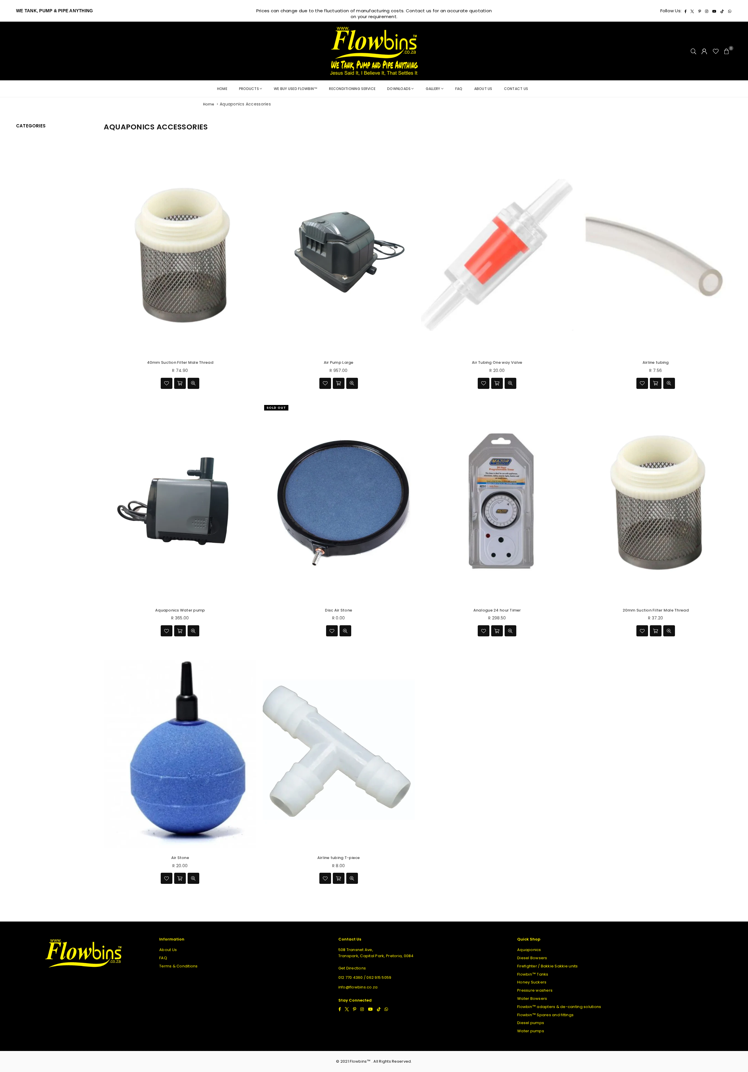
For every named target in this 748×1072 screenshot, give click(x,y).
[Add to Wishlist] (166, 383)
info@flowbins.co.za (358, 987)
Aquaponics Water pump (180, 610)
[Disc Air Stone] (339, 502)
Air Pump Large (339, 362)
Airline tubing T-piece (338, 857)
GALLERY (433, 88)
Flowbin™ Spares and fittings (545, 1015)
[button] (726, 51)
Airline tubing (656, 362)
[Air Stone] (180, 750)
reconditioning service (352, 88)
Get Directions (352, 968)
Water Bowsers (532, 998)
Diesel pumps (530, 1023)
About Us (168, 949)
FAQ (163, 958)
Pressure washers (535, 990)
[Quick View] (193, 383)
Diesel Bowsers (532, 958)
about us (483, 88)
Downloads (399, 88)
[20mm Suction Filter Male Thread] (656, 502)
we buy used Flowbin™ (295, 88)
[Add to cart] (180, 383)
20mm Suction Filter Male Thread (656, 610)
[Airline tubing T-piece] (339, 750)
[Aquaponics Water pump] (180, 502)
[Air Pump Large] (339, 255)
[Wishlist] (715, 51)
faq (459, 88)
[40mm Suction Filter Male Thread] (180, 255)
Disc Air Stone (338, 610)
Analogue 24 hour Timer (497, 610)
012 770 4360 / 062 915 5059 (365, 977)
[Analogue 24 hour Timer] (497, 502)
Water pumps (530, 1031)
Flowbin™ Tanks (532, 974)
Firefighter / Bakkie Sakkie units (547, 966)
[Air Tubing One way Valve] (497, 255)
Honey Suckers (531, 982)
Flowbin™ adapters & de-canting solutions (559, 1006)
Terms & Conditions (178, 966)
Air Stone (180, 857)
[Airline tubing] (656, 255)
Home (222, 88)
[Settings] (704, 51)
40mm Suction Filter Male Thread (180, 362)
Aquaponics (529, 949)
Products (249, 88)
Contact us (516, 88)
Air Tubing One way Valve (497, 362)
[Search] (693, 51)
